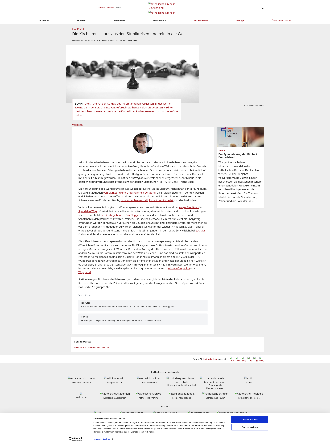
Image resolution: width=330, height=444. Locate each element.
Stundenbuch (201, 20)
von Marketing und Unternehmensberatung (129, 192)
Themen (81, 20)
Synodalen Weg (87, 211)
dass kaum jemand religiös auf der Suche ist (147, 200)
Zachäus (200, 230)
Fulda (186, 268)
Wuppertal (84, 272)
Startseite (101, 8)
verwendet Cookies (101, 439)
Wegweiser (119, 20)
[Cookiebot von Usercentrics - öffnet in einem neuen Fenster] (75, 439)
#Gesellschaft (94, 347)
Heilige (240, 20)
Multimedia (159, 20)
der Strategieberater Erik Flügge (120, 215)
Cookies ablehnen (250, 427)
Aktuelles (110, 8)
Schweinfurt (175, 268)
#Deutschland (80, 347)
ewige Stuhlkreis (189, 207)
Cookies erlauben (250, 419)
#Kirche (105, 347)
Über (281, 20)
